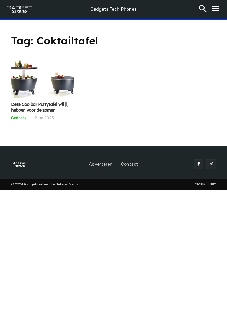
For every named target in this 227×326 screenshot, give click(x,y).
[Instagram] (211, 164)
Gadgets (19, 118)
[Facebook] (198, 164)
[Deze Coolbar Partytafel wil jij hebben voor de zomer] (42, 79)
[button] (203, 9)
